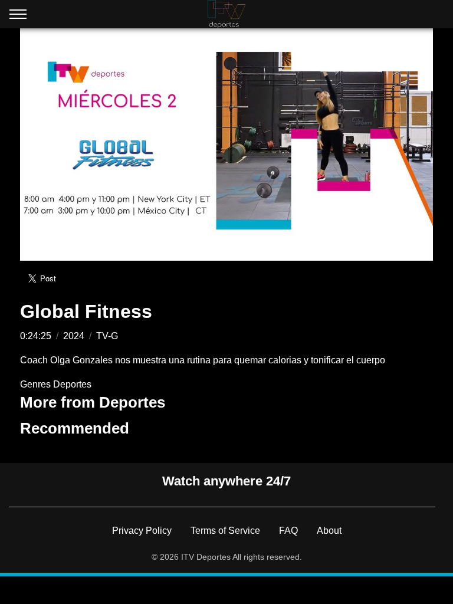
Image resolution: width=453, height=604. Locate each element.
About (329, 531)
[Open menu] (18, 16)
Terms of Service (225, 531)
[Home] (226, 14)
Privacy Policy (142, 531)
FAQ (288, 531)
